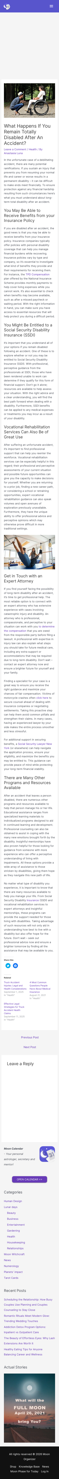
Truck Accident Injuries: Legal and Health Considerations (15, 985)
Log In (45, 1471)
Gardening (13, 1230)
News (7, 1260)
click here (42, 697)
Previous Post (30, 1037)
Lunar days (10, 1207)
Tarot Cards (11, 1277)
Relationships (15, 1248)
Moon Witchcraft (14, 1254)
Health (33, 149)
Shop (13, 1466)
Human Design (13, 1201)
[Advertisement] (29, 44)
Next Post (30, 1047)
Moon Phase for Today (24, 1471)
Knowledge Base (29, 1466)
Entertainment (16, 1224)
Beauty (11, 1212)
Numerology (11, 1266)
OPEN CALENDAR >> (29, 1179)
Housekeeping (16, 1242)
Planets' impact (13, 1272)
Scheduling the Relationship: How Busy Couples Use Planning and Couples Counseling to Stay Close (28, 1305)
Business (12, 1218)
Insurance (33, 900)
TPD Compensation (38, 274)
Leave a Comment (15, 149)
